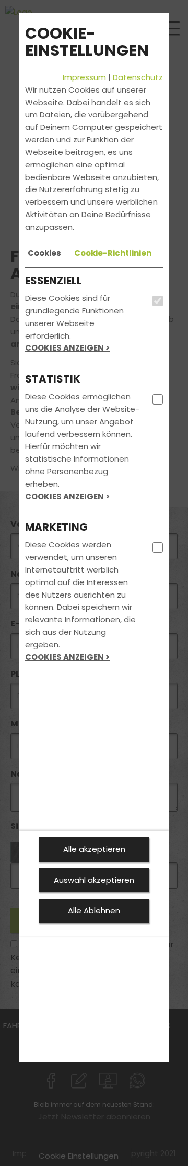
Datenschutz (138, 77)
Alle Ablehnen (94, 910)
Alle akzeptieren (94, 849)
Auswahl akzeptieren (94, 879)
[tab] (44, 253)
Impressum (84, 77)
